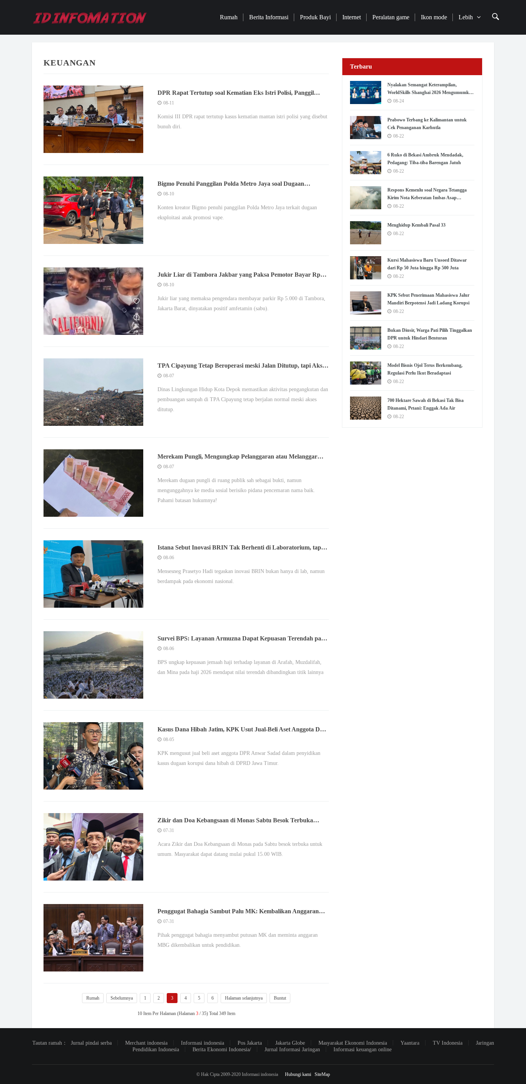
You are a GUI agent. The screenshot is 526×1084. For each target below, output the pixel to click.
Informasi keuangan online (362, 1049)
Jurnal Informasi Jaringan (292, 1049)
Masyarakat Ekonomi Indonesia (352, 1043)
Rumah (229, 17)
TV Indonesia (447, 1043)
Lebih (466, 17)
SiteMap (322, 1074)
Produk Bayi (315, 17)
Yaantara (409, 1043)
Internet (351, 17)
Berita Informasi (268, 17)
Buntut (280, 998)
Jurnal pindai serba (91, 1043)
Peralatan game (390, 17)
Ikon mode (434, 17)
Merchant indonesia (146, 1043)
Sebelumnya (122, 998)
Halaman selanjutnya (244, 998)
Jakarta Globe (290, 1043)
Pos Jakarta (250, 1043)
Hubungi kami (298, 1074)
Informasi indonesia (202, 1043)
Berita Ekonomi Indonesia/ (222, 1049)
